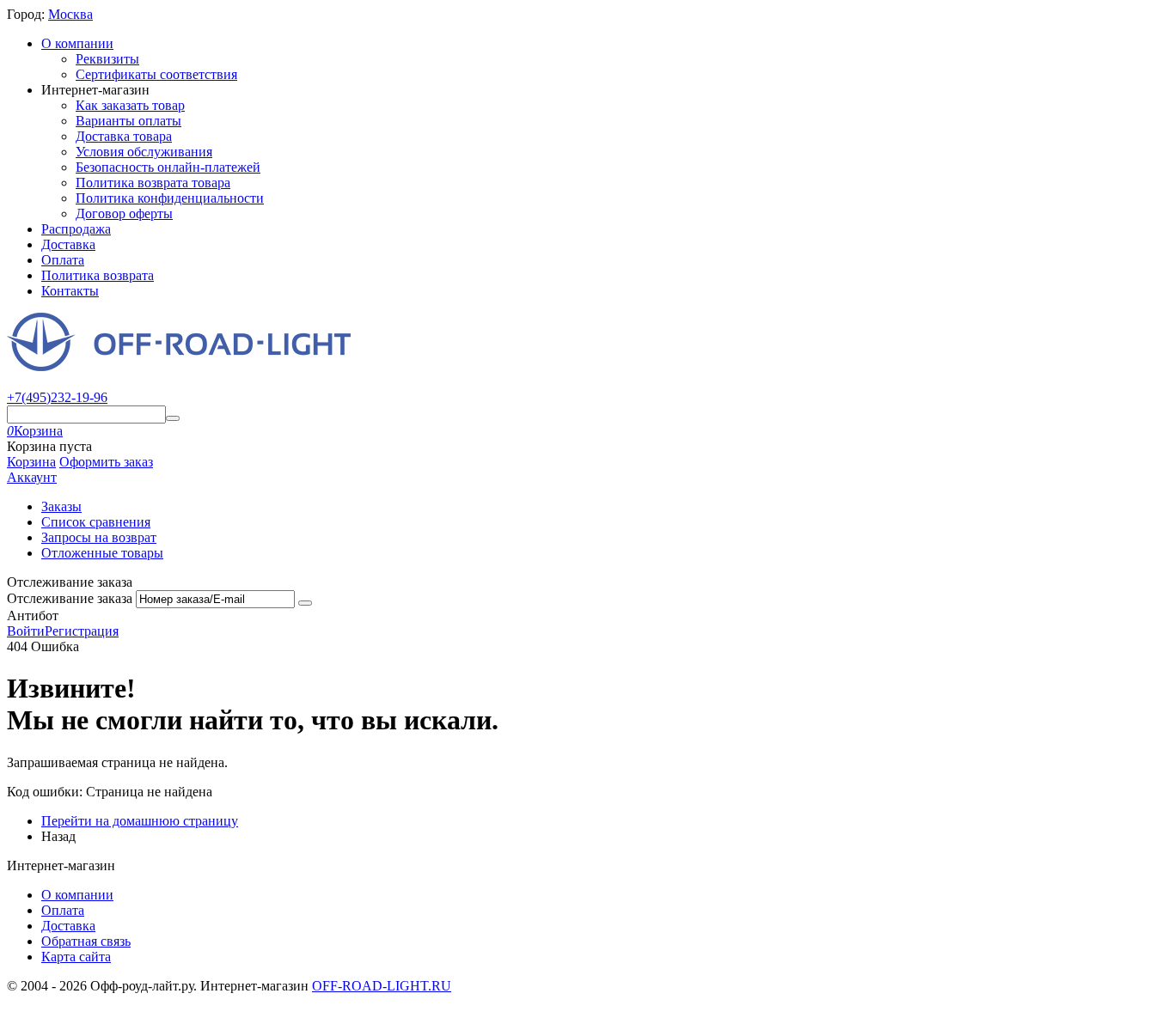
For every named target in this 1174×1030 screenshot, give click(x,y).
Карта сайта (76, 956)
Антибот (32, 615)
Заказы (61, 506)
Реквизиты (107, 59)
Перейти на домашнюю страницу (139, 821)
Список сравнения (95, 522)
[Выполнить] (305, 603)
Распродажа (76, 229)
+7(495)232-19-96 (57, 397)
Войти (26, 631)
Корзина (31, 461)
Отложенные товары (102, 552)
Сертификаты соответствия (156, 74)
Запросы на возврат (98, 537)
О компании (77, 43)
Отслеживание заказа (69, 598)
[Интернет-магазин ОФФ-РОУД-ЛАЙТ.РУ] (179, 366)
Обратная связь (86, 941)
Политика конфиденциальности (170, 198)
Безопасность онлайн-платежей (168, 167)
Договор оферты (124, 213)
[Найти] (173, 418)
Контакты (70, 290)
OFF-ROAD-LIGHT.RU (381, 985)
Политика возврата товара (153, 182)
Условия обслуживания (144, 151)
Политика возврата (97, 275)
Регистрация (82, 631)
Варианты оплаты (128, 120)
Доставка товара (124, 136)
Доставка (68, 244)
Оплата (62, 260)
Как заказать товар (130, 105)
